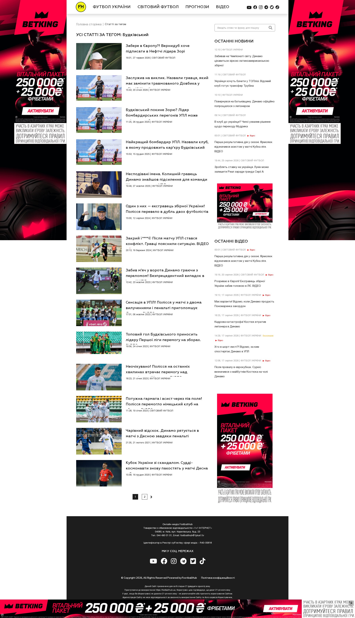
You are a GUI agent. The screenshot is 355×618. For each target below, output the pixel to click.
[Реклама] (177, 609)
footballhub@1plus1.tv (192, 535)
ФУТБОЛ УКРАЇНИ (112, 7)
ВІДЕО (222, 7)
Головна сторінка (89, 24)
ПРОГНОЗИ (197, 7)
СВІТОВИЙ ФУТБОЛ (158, 7)
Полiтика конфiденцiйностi (218, 578)
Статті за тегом (115, 24)
